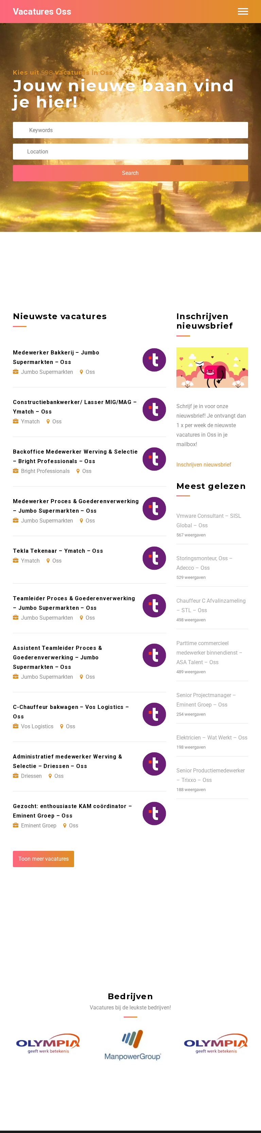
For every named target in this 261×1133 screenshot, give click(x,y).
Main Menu (243, 11)
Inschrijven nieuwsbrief (203, 464)
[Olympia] (46, 1045)
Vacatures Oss (42, 11)
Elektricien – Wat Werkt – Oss (211, 737)
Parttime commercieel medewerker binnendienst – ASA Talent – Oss (209, 652)
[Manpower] (130, 1045)
